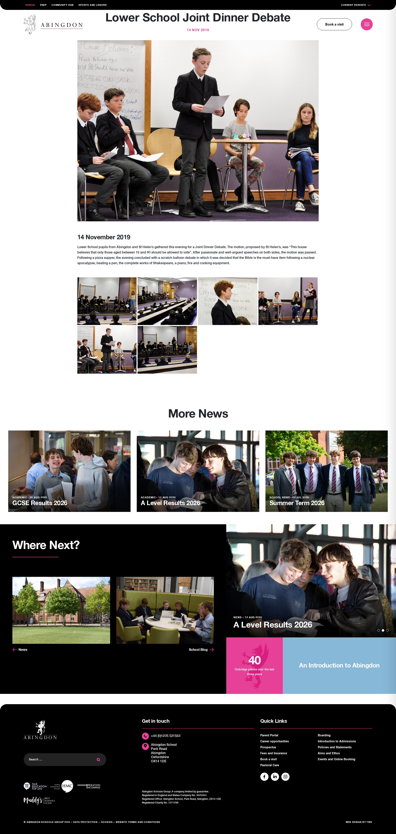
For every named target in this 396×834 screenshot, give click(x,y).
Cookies (107, 822)
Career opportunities (274, 741)
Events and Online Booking (336, 759)
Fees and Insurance (273, 753)
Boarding (324, 735)
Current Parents (353, 5)
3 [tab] (387, 630)
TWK (369, 822)
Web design (354, 822)
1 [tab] (378, 630)
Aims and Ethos (329, 753)
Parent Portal (269, 735)
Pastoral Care (269, 765)
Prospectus (268, 747)
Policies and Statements (335, 747)
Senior (30, 5)
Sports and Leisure (93, 5)
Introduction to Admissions (337, 741)
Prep (43, 5)
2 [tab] (383, 630)
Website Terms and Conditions (138, 822)
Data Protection (85, 822)
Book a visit (334, 24)
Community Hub (63, 5)
